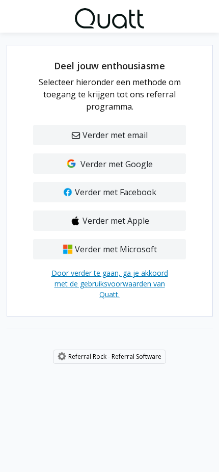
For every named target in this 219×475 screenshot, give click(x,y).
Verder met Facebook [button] (114, 192)
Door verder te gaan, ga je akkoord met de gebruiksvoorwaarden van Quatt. (109, 283)
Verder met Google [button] (114, 164)
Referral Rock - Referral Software (114, 356)
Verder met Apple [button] (114, 220)
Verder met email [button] (115, 135)
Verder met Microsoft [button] (115, 249)
